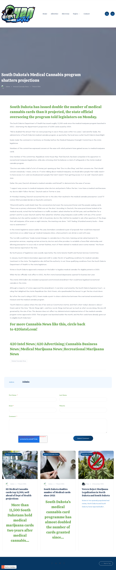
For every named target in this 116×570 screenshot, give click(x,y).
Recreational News (70, 21)
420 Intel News (22, 344)
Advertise (54, 14)
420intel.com (25, 329)
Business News (69, 26)
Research (66, 16)
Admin (8, 86)
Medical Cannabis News (21, 86)
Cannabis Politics (87, 454)
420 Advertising (50, 344)
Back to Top (107, 563)
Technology (67, 10)
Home (45, 14)
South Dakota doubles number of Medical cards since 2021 (57, 492)
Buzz (87, 484)
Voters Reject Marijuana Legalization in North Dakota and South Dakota (96, 492)
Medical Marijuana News (41, 349)
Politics (66, 5)
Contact (87, 14)
